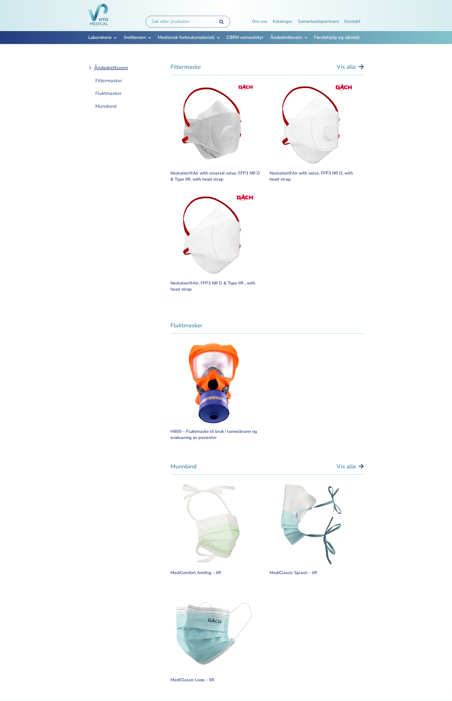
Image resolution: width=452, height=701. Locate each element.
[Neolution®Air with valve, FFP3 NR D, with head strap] (312, 86)
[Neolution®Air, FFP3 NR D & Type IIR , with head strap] (212, 197)
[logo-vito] (98, 6)
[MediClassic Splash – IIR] (312, 486)
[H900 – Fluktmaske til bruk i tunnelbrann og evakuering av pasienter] (212, 345)
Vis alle (348, 67)
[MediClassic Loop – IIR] (212, 593)
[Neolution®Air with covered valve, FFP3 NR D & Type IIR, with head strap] (212, 86)
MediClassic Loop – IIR (192, 680)
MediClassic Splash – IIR (293, 572)
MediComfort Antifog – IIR (195, 572)
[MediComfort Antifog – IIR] (212, 486)
